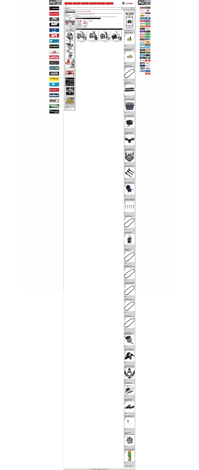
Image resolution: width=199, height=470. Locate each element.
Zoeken (68, 3)
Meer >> (125, 45)
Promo (101, 3)
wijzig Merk (85, 27)
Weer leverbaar (93, 3)
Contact (109, 3)
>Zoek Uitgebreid (68, 20)
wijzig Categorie (79, 27)
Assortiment (77, 3)
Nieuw (85, 3)
